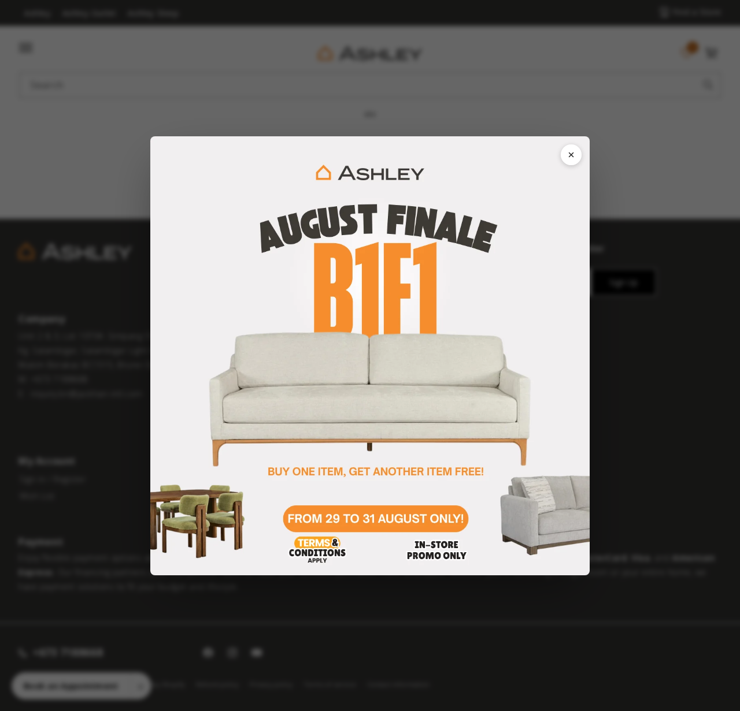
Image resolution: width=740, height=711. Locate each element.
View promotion (370, 355)
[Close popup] (571, 154)
